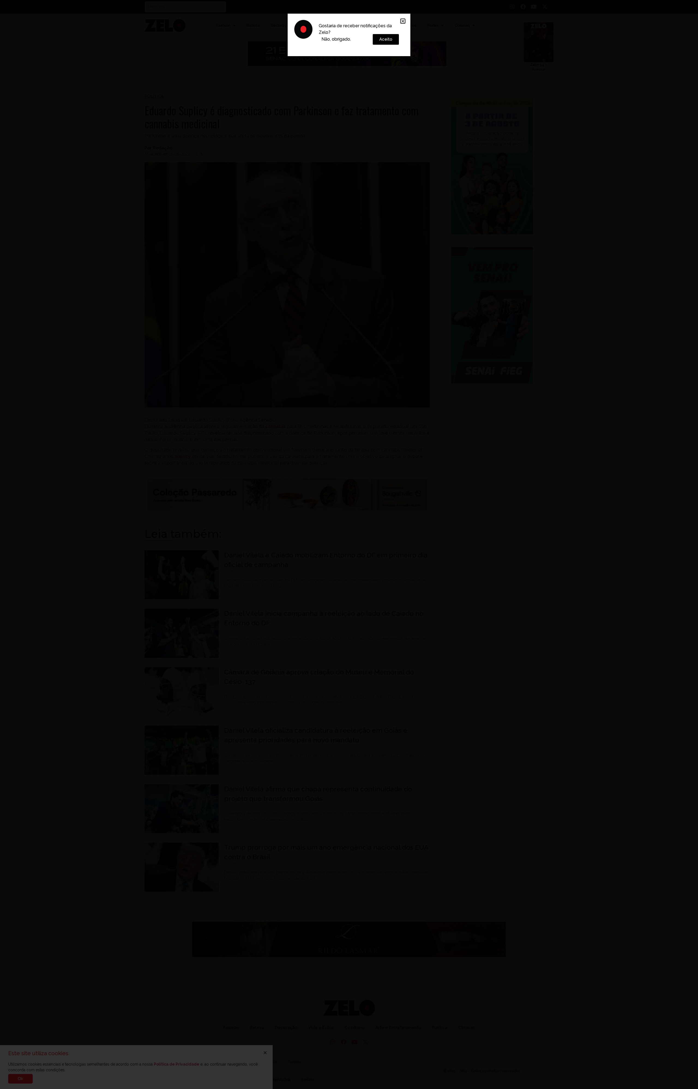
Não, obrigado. (336, 39)
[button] (403, 21)
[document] (349, 544)
